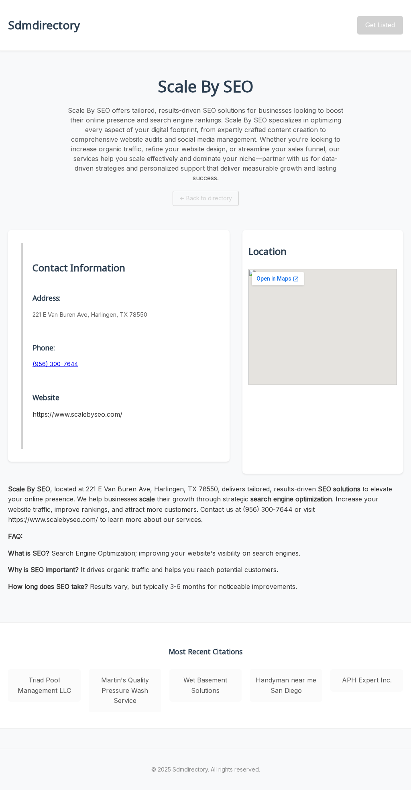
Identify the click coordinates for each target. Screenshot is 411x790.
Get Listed (380, 25)
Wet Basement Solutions (205, 685)
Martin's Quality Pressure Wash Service (125, 690)
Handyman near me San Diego (286, 685)
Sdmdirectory (44, 25)
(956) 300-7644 (55, 364)
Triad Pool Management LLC (44, 685)
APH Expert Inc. (367, 680)
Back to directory (205, 198)
